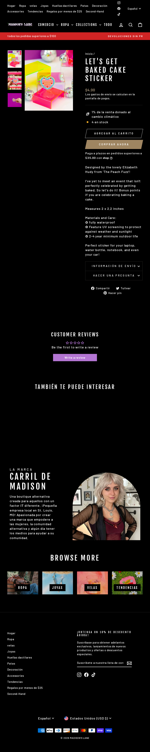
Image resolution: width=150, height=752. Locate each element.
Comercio (46, 25)
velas (33, 5)
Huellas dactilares (64, 5)
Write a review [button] (75, 357)
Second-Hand (95, 11)
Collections (87, 25)
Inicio (89, 53)
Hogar (11, 5)
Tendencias (35, 11)
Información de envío (114, 266)
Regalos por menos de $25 (64, 11)
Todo (108, 25)
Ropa (22, 5)
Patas (84, 5)
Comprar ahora (114, 144)
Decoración (99, 5)
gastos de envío (101, 94)
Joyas (45, 5)
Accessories (15, 11)
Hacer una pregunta (114, 275)
